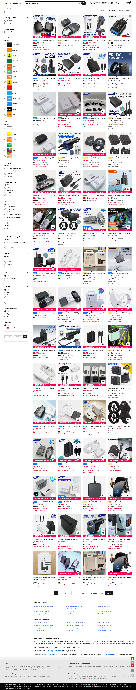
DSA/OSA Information (10, 668)
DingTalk (128, 676)
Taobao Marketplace (80, 678)
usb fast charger (39, 630)
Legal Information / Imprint (89, 684)
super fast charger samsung (74, 625)
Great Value (32, 676)
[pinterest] (132, 665)
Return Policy (35, 669)
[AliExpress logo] (11, 3)
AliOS (101, 678)
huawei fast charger (103, 606)
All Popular (7, 676)
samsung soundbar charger (42, 611)
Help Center (8, 666)
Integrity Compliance (44, 668)
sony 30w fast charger (73, 614)
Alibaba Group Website (74, 676)
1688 (104, 678)
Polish (69, 668)
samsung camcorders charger (43, 614)
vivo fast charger (71, 611)
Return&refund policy (30, 666)
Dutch (101, 666)
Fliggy (96, 676)
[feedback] (132, 670)
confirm (109, 593)
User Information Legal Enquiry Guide (53, 686)
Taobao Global (94, 678)
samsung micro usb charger (106, 609)
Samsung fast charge (45, 641)
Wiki (43, 676)
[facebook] (132, 658)
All (8, 41)
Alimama (90, 676)
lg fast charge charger (104, 630)
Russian (70, 666)
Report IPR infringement (44, 666)
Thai (120, 666)
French (87, 666)
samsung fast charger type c (74, 628)
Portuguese (76, 666)
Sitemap (49, 684)
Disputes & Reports (17, 666)
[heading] (44, 40)
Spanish (82, 666)
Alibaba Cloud (102, 676)
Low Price (26, 676)
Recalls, (28, 669)
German (92, 666)
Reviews (39, 676)
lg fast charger (101, 628)
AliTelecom (122, 676)
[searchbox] (51, 3)
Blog (46, 676)
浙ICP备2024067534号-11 (24, 688)
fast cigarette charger (41, 623)
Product (13, 676)
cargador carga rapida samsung (75, 623)
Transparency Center (57, 668)
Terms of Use (56, 684)
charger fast (69, 630)
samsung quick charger (104, 625)
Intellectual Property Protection (14, 684)
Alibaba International (112, 676)
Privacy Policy (28, 684)
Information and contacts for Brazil (28, 668)
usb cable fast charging (104, 611)
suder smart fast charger (41, 609)
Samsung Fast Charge (54, 651)
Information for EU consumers (70, 684)
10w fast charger (102, 614)
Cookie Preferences (39, 684)
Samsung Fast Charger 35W (112, 654)
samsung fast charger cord (42, 628)
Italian (97, 666)
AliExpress (85, 676)
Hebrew (128, 666)
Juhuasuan (71, 678)
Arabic (123, 666)
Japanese (110, 666)
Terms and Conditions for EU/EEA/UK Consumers (26, 686)
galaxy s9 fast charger (72, 609)
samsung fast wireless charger (43, 606)
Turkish (105, 666)
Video (50, 676)
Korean (116, 666)
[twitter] (132, 662)
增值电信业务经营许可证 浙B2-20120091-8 (109, 686)
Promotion (19, 676)
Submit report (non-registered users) (15, 669)
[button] (20, 3)
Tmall (88, 678)
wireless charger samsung (74, 606)
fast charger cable (103, 623)
